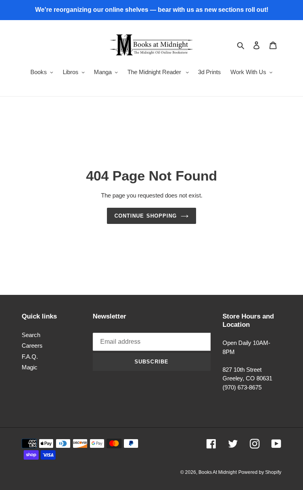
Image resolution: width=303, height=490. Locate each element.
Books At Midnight (217, 472)
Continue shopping (145, 216)
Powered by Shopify (259, 472)
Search (31, 335)
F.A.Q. (30, 356)
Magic (29, 367)
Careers (32, 345)
